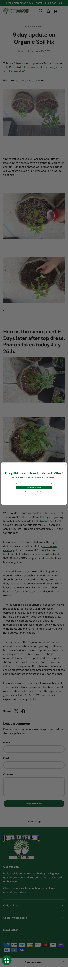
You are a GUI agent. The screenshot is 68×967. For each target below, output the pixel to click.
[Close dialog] (65, 464)
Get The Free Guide (34, 487)
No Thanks (33, 495)
